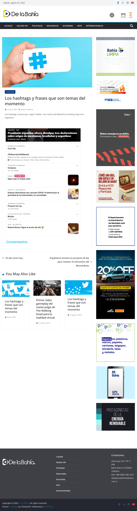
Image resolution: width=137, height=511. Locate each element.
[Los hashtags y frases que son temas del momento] (15, 282)
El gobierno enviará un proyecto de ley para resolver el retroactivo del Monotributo (69, 262)
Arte (79, 25)
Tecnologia (10, 92)
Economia (68, 25)
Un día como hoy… (14, 258)
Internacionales (94, 25)
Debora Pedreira (27, 109)
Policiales (37, 25)
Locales (8, 25)
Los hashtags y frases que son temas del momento (14, 307)
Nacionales (52, 25)
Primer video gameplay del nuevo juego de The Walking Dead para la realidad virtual (45, 308)
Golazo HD (22, 25)
